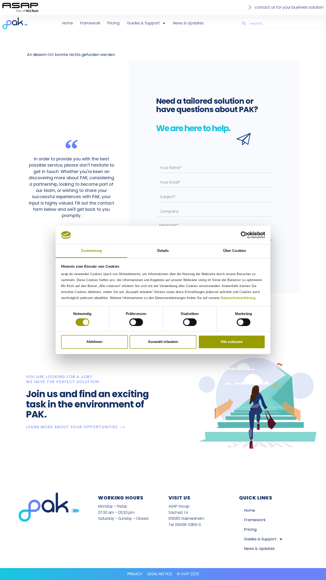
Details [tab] (163, 251)
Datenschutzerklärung (238, 298)
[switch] (136, 322)
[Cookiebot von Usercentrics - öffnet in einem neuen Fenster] (244, 235)
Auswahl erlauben (163, 342)
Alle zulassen (232, 342)
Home (67, 23)
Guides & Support (143, 23)
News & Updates (188, 23)
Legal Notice (159, 574)
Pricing (113, 23)
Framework (90, 23)
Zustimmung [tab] (91, 251)
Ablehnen (94, 342)
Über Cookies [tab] (234, 251)
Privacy (134, 574)
